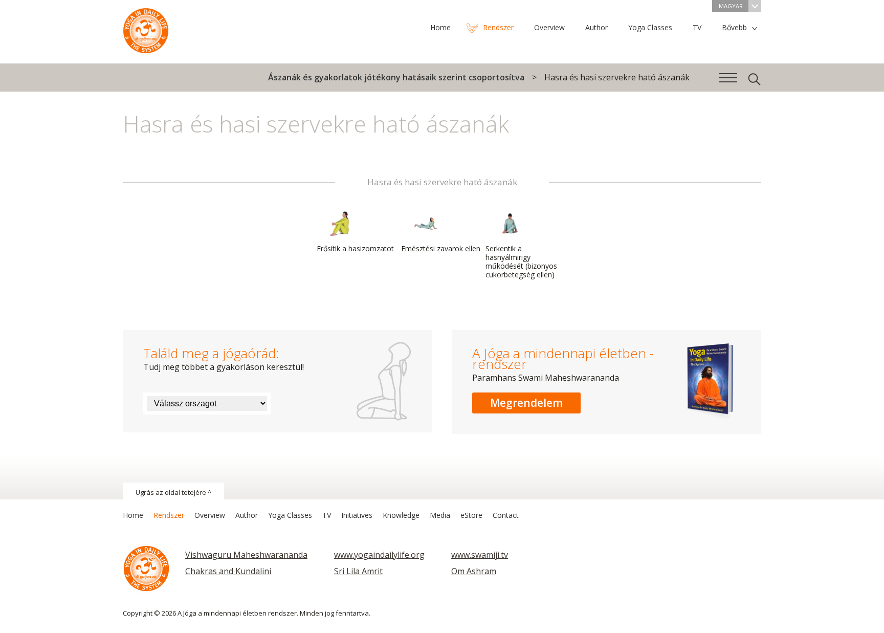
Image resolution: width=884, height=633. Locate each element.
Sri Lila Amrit (358, 571)
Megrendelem (526, 403)
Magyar (731, 6)
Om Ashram (473, 571)
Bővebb (734, 27)
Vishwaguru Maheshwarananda (246, 554)
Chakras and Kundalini (228, 571)
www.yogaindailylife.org (379, 554)
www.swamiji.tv (479, 554)
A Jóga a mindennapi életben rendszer (146, 28)
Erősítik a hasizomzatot (355, 248)
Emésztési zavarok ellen (440, 248)
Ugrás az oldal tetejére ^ (173, 492)
